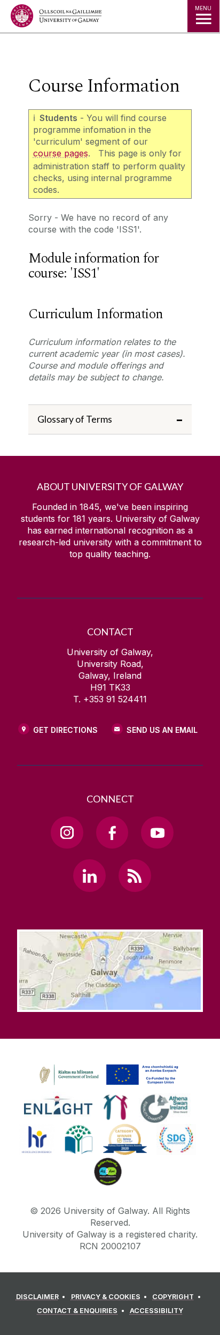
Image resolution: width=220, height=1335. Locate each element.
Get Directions (65, 729)
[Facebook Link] (112, 832)
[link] (107, 1075)
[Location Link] (110, 1004)
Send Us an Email (162, 729)
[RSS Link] (135, 875)
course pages (60, 153)
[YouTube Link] (157, 832)
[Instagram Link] (67, 832)
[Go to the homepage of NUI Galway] (56, 18)
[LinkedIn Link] (89, 875)
